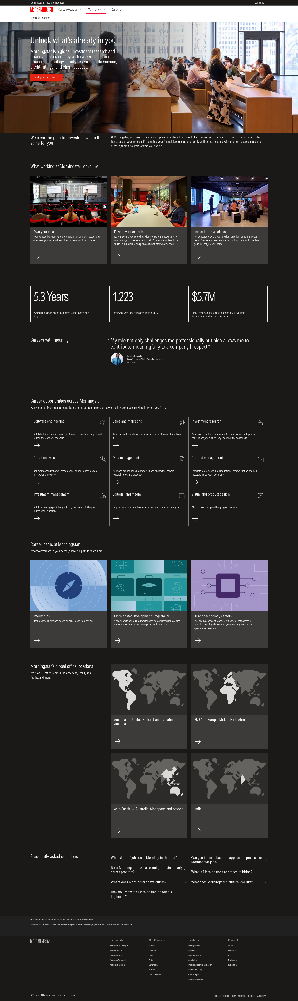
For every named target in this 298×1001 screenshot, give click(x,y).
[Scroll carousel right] (120, 378)
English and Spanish (58, 919)
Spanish (89, 919)
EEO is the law (35, 919)
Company (35, 17)
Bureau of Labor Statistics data (122, 925)
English (82, 919)
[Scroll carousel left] (114, 378)
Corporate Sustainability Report (86, 925)
